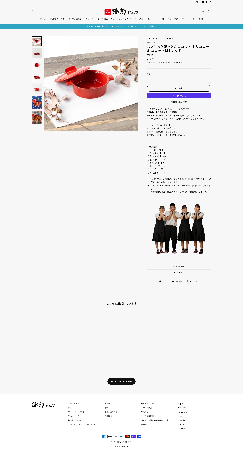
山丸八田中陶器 (111, 412)
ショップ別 (173, 19)
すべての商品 (75, 19)
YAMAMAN (145, 424)
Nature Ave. (182, 412)
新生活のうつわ (57, 19)
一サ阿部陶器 (146, 407)
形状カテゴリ (125, 19)
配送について (73, 416)
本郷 (106, 407)
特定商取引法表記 (75, 420)
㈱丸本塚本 (182, 420)
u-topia (170, 38)
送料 (155, 62)
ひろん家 (144, 412)
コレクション (159, 38)
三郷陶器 (108, 416)
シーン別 (159, 19)
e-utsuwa (181, 424)
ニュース (89, 19)
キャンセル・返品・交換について (81, 424)
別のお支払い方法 (179, 101)
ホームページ (188, 19)
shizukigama (182, 407)
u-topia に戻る (123, 381)
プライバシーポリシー (77, 412)
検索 (201, 19)
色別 (149, 19)
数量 (149, 74)
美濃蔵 (107, 403)
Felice (180, 416)
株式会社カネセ (147, 403)
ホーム (43, 19)
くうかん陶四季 (147, 416)
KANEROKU (182, 428)
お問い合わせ (179, 266)
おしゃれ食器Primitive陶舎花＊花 (154, 420)
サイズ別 (139, 19)
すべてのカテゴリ (106, 19)
